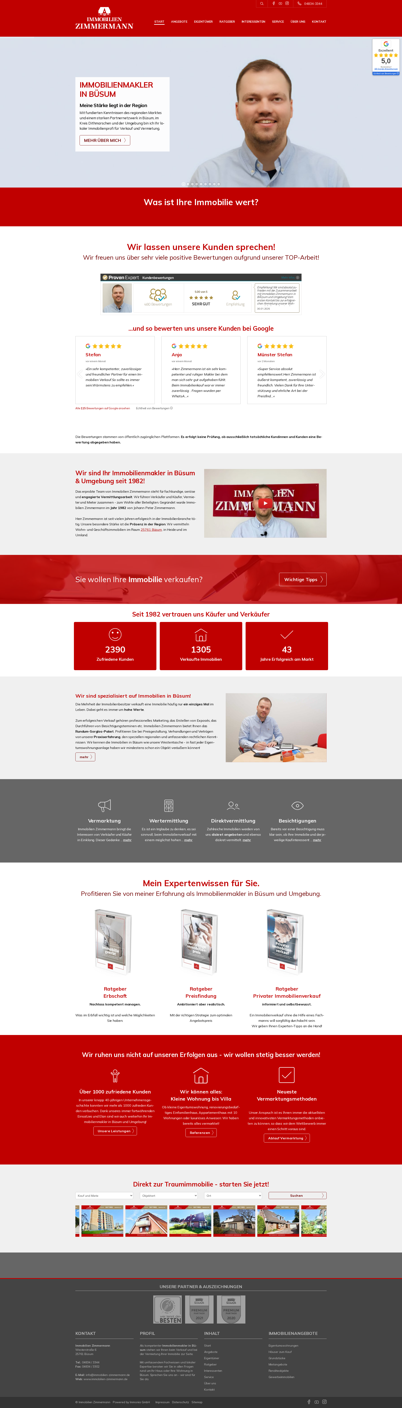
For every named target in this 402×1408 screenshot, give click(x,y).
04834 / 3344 (90, 1362)
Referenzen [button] (200, 1133)
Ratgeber (227, 21)
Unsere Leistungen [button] (114, 1131)
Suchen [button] (296, 1195)
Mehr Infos (288, 277)
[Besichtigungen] (297, 811)
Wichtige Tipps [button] (300, 579)
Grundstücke (277, 1358)
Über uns (298, 21)
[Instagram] (287, 3)
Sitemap (197, 1402)
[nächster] (322, 374)
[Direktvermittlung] (233, 811)
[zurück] (80, 374)
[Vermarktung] (104, 811)
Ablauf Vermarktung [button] (285, 1138)
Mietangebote (278, 1364)
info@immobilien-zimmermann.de (108, 1375)
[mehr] (276, 727)
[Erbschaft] (115, 943)
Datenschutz (180, 1402)
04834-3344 (313, 4)
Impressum (163, 1402)
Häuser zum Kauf (280, 1352)
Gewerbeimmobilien (282, 1377)
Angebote (179, 21)
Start (159, 21)
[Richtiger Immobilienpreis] (201, 943)
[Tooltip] (171, 408)
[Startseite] (104, 17)
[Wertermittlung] (168, 811)
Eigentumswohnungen (284, 1345)
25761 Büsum (151, 529)
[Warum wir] (115, 1082)
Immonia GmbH (140, 1402)
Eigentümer (203, 21)
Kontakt (319, 21)
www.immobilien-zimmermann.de (105, 1379)
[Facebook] (274, 3)
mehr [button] (84, 757)
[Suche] (262, 4)
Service (278, 21)
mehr (127, 840)
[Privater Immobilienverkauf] (287, 943)
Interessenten (253, 21)
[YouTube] (280, 3)
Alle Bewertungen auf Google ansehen (102, 408)
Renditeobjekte (279, 1371)
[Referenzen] (201, 1082)
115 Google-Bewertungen (386, 69)
